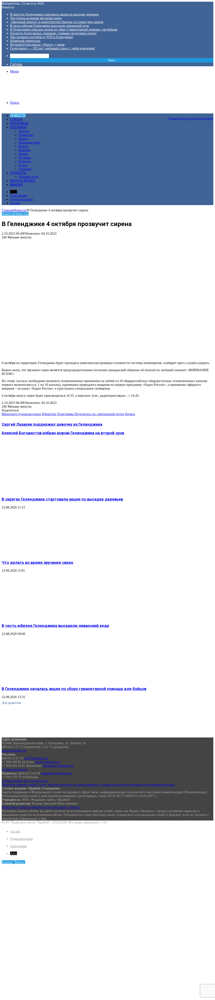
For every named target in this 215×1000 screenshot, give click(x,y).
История (24, 157)
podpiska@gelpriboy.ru (56, 773)
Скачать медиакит (15, 769)
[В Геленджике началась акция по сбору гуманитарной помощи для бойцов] (43, 681)
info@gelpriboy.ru (14, 750)
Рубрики (18, 127)
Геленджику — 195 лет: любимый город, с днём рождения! (52, 48)
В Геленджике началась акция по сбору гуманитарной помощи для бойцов (63, 29)
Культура (24, 161)
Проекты (18, 173)
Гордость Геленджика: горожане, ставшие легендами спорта (53, 33)
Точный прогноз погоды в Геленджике (190, 118)
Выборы (24, 150)
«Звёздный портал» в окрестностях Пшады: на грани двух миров (56, 22)
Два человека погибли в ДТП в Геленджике (41, 37)
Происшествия (29, 142)
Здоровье (24, 169)
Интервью (19, 123)
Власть (23, 146)
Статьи (16, 119)
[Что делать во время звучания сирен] (43, 554)
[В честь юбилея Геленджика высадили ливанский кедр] (43, 617)
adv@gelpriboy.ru (36, 758)
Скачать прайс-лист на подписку (25, 781)
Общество (25, 135)
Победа (23, 131)
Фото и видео (22, 181)
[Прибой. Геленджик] (33, 95)
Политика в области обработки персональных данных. (41, 807)
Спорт (23, 165)
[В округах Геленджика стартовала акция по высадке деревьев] (43, 491)
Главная (7, 210)
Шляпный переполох (25, 41)
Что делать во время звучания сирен (36, 18)
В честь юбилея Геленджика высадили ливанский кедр (49, 25)
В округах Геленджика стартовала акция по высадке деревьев (54, 14)
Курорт (23, 138)
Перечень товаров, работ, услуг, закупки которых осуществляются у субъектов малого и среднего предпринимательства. (88, 784)
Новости (18, 115)
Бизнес (23, 154)
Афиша (16, 185)
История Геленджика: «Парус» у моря (37, 44)
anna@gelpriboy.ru (47, 762)
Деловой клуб (28, 176)
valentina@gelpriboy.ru (58, 765)
